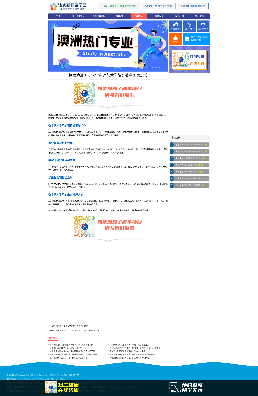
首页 (58, 16)
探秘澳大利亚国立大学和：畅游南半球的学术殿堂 (130, 358)
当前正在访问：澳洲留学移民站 (120, 6)
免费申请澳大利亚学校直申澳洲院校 (199, 38)
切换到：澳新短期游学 (193, 6)
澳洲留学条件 (189, 29)
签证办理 (179, 165)
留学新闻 (139, 16)
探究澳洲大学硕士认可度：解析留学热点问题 (68, 358)
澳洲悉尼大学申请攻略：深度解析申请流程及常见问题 (72, 351)
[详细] (205, 145)
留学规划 (119, 16)
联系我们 (179, 16)
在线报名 (199, 16)
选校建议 (179, 151)
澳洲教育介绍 (78, 16)
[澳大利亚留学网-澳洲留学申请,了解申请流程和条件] (71, 6)
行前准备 (179, 172)
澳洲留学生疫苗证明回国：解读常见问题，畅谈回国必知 (73, 354)
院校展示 (159, 16)
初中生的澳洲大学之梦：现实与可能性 (72, 326)
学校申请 (179, 158)
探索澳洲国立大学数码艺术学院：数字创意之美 (129, 345)
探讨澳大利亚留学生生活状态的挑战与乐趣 (127, 351)
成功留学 (179, 185)
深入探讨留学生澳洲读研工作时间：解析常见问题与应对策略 (135, 348)
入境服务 (179, 178)
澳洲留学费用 (98, 16)
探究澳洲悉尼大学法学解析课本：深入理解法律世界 (77, 330)
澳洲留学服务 (203, 29)
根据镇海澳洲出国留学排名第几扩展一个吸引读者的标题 (133, 354)
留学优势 (176, 42)
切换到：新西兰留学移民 (158, 6)
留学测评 (179, 145)
